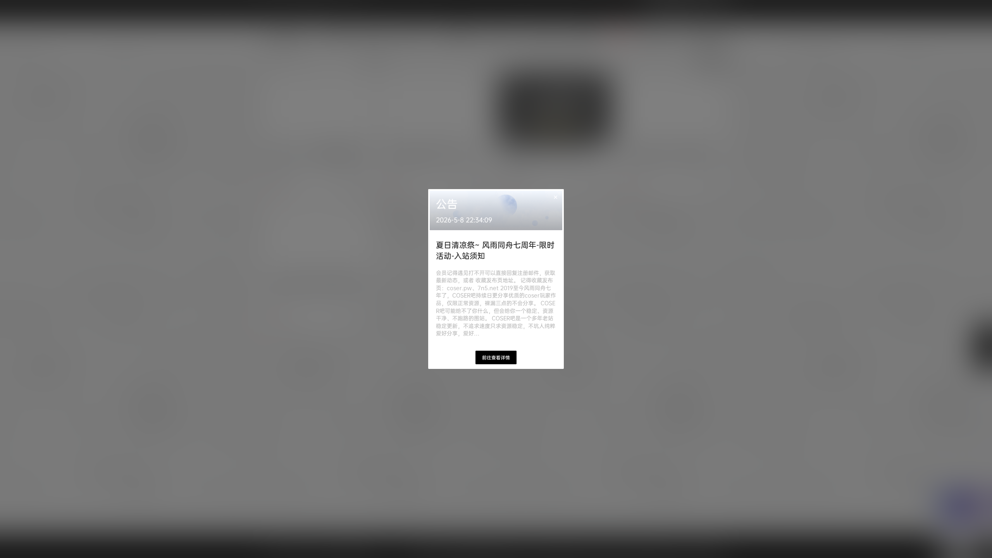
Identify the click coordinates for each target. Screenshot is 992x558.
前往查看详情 (496, 357)
